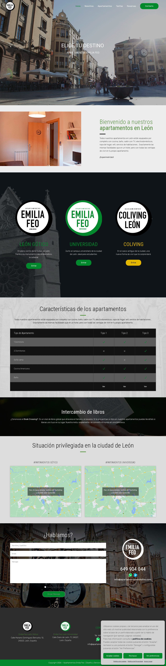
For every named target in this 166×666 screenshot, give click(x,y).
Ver (103, 386)
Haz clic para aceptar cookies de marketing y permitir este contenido (45, 491)
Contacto (149, 6)
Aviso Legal (148, 661)
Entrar (33, 266)
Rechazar (133, 656)
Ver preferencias (152, 656)
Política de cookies (120, 661)
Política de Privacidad (135, 661)
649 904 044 (133, 569)
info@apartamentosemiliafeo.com (132, 579)
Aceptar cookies (112, 656)
